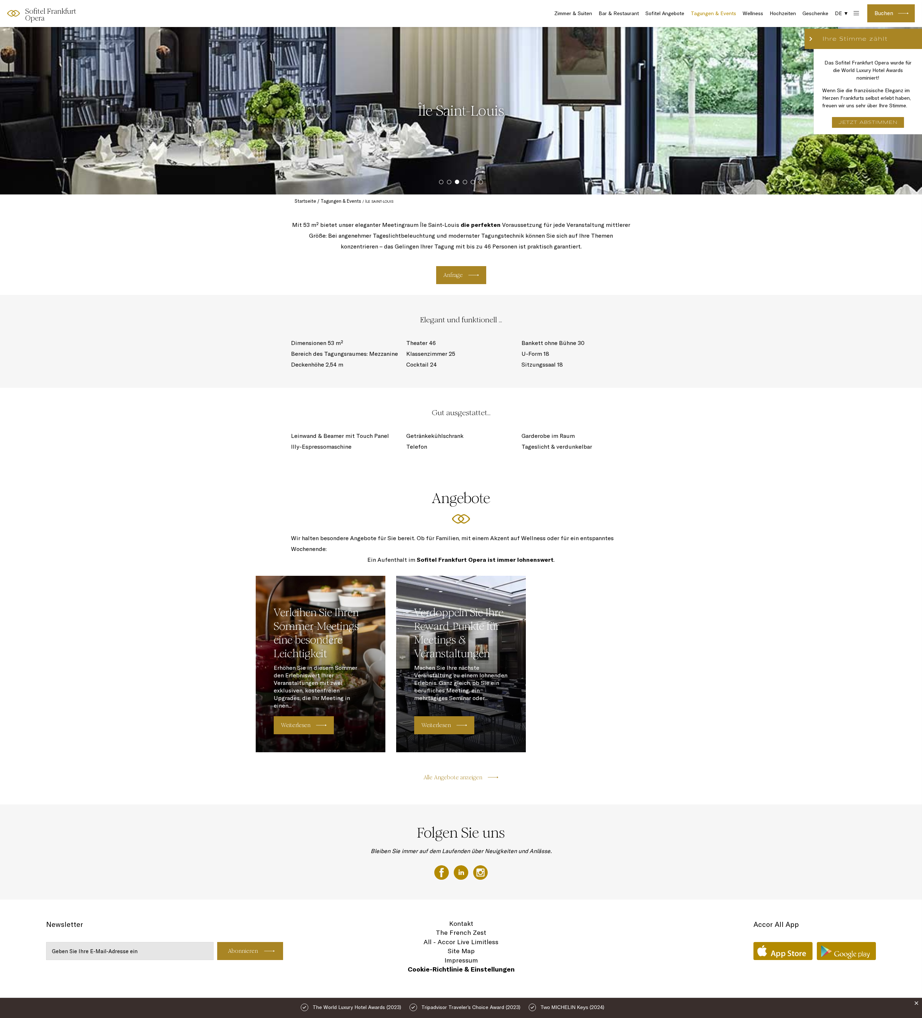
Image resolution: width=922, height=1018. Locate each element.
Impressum (461, 960)
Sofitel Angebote (664, 13)
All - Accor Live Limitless (461, 942)
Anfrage (453, 275)
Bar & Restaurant (619, 13)
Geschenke (815, 13)
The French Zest (461, 932)
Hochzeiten (783, 13)
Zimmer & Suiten (573, 13)
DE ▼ (842, 13)
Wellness (753, 13)
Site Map (461, 951)
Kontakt (461, 923)
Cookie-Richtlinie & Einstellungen (461, 969)
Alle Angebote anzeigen (453, 777)
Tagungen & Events (713, 13)
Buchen (883, 13)
